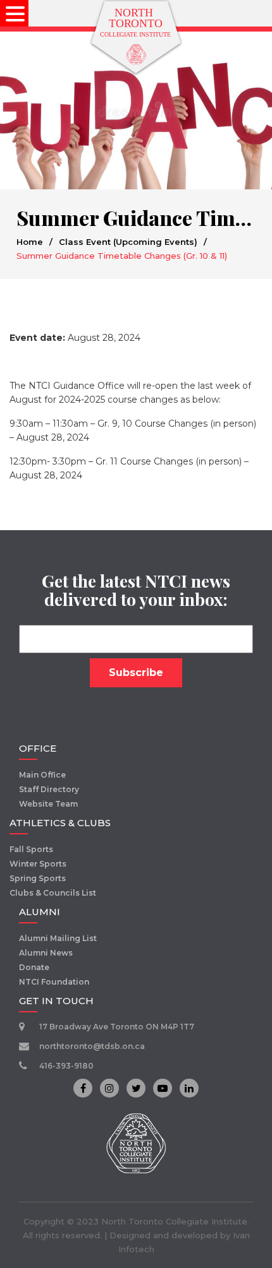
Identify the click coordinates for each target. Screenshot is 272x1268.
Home (29, 242)
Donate (34, 967)
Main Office (42, 774)
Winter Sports (37, 863)
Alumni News (46, 952)
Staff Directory (49, 789)
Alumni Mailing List (58, 938)
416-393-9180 (66, 1065)
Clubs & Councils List (52, 893)
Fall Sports (31, 849)
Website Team (48, 804)
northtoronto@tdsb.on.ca (92, 1046)
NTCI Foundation (54, 982)
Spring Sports (37, 878)
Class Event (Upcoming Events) (128, 242)
